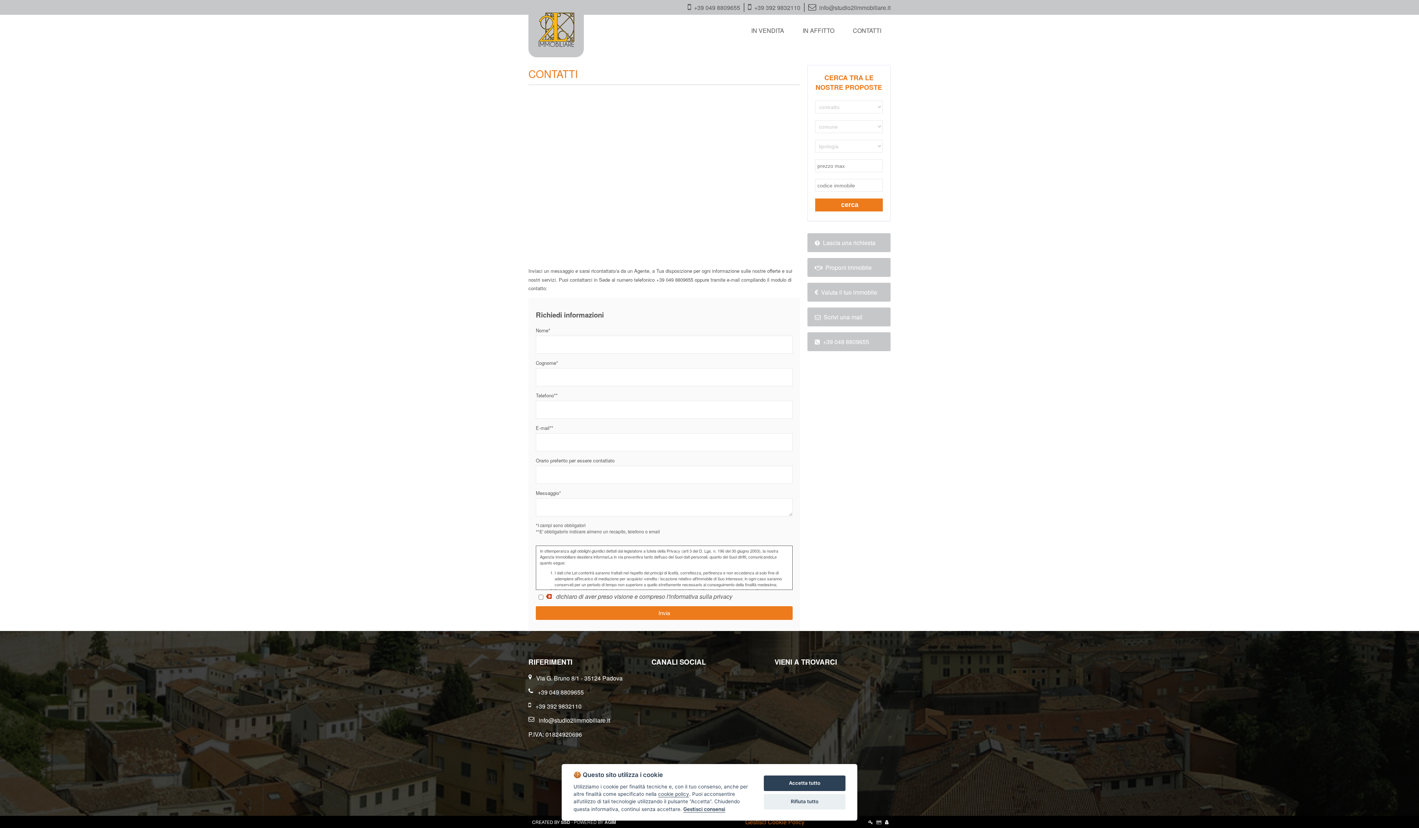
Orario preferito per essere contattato (575, 460)
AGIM (610, 822)
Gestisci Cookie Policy (774, 822)
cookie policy (673, 794)
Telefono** (547, 395)
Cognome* (547, 362)
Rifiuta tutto (805, 801)
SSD (565, 822)
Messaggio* (548, 492)
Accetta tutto (804, 783)
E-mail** (544, 427)
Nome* (543, 330)
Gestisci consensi (704, 809)
